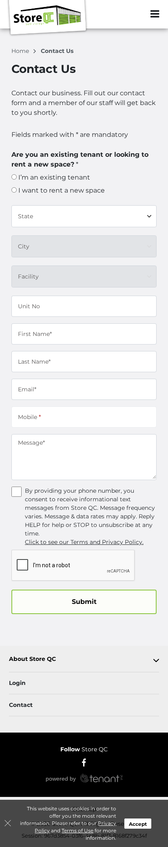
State (25, 215)
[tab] (84, 661)
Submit (84, 602)
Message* (31, 442)
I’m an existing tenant (53, 177)
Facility (28, 276)
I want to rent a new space (61, 190)
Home (21, 51)
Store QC (84, 749)
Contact (21, 705)
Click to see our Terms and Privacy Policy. (84, 542)
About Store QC (32, 659)
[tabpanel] (84, 661)
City (23, 246)
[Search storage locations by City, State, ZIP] (137, 14)
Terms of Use (77, 830)
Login (17, 683)
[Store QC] (47, 18)
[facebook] (84, 762)
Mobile (29, 416)
